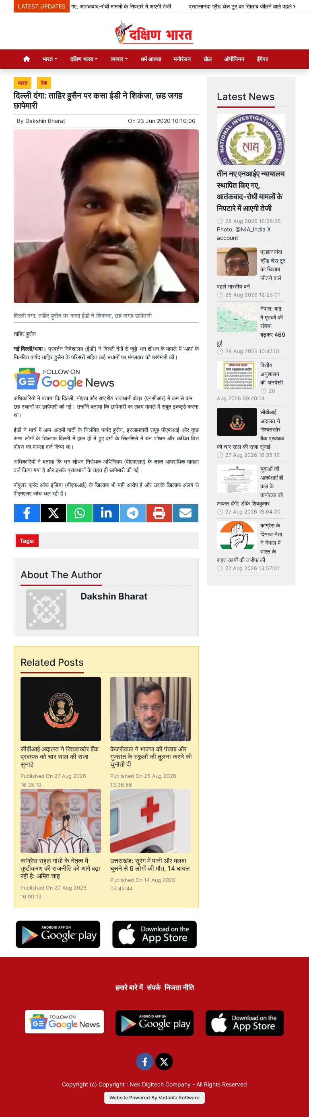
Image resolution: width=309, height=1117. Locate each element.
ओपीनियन (234, 58)
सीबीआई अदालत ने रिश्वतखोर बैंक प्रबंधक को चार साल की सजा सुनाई (60, 756)
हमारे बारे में (129, 987)
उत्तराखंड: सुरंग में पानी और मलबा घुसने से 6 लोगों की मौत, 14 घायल (150, 864)
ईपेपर (262, 58)
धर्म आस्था (151, 58)
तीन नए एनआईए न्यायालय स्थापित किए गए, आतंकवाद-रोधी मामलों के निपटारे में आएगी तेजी (251, 191)
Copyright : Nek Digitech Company (145, 1084)
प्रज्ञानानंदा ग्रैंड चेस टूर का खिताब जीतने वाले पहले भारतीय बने (238, 6)
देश (44, 83)
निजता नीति (179, 987)
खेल (208, 58)
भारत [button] (48, 58)
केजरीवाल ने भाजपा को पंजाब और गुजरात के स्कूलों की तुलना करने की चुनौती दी (151, 756)
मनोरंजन (182, 58)
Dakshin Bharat (45, 120)
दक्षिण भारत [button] (81, 58)
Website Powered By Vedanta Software (154, 1097)
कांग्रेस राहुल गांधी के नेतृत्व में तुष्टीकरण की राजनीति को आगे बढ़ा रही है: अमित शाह (60, 868)
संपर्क (154, 987)
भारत (22, 83)
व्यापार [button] (117, 58)
